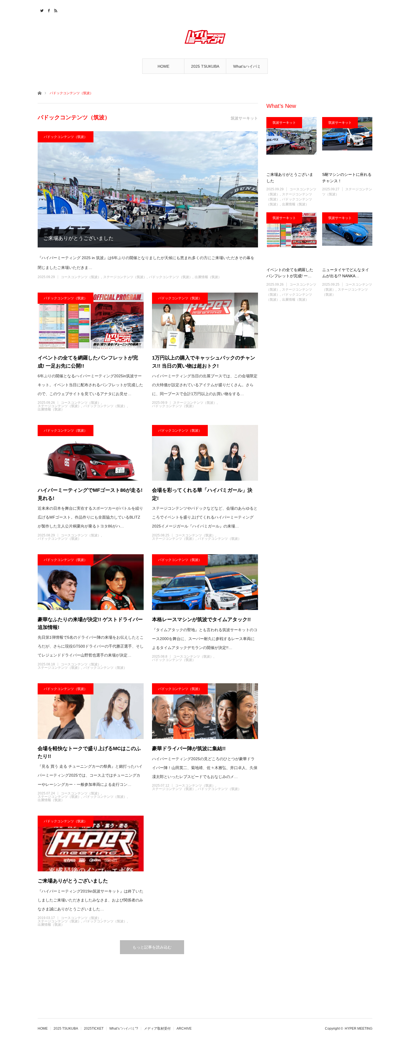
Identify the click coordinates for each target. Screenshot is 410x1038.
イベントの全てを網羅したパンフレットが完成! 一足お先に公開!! (88, 362)
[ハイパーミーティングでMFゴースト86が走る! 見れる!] (91, 453)
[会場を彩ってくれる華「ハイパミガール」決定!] (205, 453)
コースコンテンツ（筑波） (81, 277)
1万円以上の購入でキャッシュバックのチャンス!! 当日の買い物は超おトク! (203, 362)
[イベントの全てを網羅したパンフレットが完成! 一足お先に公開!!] (91, 320)
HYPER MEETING (358, 1028)
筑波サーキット (284, 123)
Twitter (41, 10)
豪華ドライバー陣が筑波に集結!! (189, 748)
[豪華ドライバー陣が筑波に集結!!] (205, 711)
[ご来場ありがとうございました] (148, 189)
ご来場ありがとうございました (78, 238)
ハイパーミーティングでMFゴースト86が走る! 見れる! (90, 494)
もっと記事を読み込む (152, 947)
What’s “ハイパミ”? (123, 1028)
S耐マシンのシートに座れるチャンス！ (347, 177)
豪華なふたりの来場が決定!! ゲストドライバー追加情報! (90, 623)
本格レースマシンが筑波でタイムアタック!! (201, 619)
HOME (163, 66)
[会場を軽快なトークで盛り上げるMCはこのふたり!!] (91, 711)
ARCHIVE (184, 1028)
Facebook (48, 10)
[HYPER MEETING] (205, 36)
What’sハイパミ (247, 66)
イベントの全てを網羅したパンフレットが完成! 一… (289, 273)
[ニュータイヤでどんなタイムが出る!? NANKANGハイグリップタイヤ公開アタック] (347, 237)
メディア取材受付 (157, 1028)
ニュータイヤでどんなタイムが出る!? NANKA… (345, 273)
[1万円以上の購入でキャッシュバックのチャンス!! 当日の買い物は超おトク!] (205, 320)
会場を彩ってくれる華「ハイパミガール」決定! (202, 494)
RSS (55, 10)
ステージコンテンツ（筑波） (125, 277)
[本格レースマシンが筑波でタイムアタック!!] (205, 582)
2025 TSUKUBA (205, 66)
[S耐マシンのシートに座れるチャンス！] (347, 142)
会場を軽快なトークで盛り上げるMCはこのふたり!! (89, 752)
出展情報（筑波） (208, 277)
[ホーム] (39, 93)
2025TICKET (93, 1028)
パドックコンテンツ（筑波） (65, 137)
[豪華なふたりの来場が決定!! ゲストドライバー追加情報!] (91, 582)
